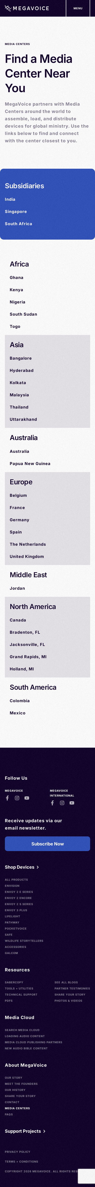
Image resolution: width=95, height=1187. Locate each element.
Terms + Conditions (21, 1161)
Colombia (20, 700)
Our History (15, 1090)
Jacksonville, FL (27, 644)
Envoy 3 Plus (16, 910)
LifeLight (12, 916)
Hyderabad (22, 370)
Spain (16, 532)
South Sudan (23, 314)
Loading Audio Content (25, 1036)
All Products (16, 879)
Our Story (13, 1077)
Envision (12, 885)
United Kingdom (27, 556)
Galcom (11, 953)
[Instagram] (17, 798)
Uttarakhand (23, 419)
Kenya (16, 289)
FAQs (9, 1114)
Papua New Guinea (30, 463)
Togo (15, 326)
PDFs (9, 1000)
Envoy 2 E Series (19, 892)
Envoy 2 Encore (18, 898)
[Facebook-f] (7, 798)
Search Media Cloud (22, 1030)
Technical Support (21, 994)
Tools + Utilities (19, 988)
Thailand (19, 407)
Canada (18, 620)
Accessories (15, 947)
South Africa (18, 223)
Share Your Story (70, 994)
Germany (19, 519)
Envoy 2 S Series (19, 904)
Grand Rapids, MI (28, 656)
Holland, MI (22, 668)
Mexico (18, 712)
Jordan (17, 588)
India (10, 199)
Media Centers (17, 1108)
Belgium (18, 495)
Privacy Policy (17, 1152)
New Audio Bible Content (26, 1048)
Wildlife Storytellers (24, 941)
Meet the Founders (21, 1084)
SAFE (9, 934)
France (17, 507)
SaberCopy (14, 982)
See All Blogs (66, 982)
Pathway (12, 922)
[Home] (27, 8)
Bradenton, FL (25, 632)
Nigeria (18, 302)
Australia (19, 451)
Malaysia (19, 394)
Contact (12, 1102)
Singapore (16, 211)
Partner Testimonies (72, 988)
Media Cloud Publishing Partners (33, 1042)
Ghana (17, 277)
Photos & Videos (68, 1000)
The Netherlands (28, 544)
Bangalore (21, 358)
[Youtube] (26, 798)
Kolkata (18, 382)
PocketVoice (16, 928)
